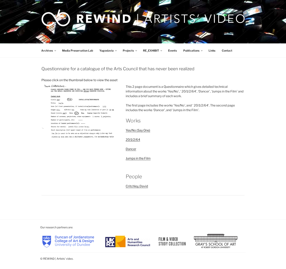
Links (212, 50)
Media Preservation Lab (77, 50)
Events (172, 50)
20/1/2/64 (133, 140)
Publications (191, 50)
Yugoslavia (106, 50)
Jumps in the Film (138, 158)
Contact (227, 50)
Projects (128, 50)
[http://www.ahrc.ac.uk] (127, 241)
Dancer (131, 149)
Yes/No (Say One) (138, 130)
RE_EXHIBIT (151, 50)
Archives (47, 50)
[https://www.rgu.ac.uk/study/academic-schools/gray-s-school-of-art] (215, 241)
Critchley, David (137, 186)
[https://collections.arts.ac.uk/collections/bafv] (172, 241)
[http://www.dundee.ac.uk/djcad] (68, 241)
